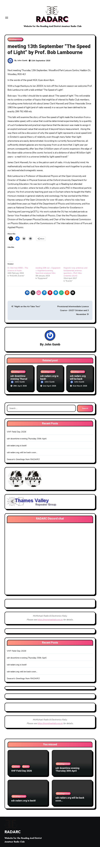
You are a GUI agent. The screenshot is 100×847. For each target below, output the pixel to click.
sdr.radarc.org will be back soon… (78, 378)
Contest (15, 766)
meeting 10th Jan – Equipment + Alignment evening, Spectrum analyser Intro (48, 270)
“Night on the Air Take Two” (26, 306)
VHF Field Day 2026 (16, 431)
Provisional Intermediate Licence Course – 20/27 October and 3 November (73, 310)
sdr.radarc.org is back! (49, 377)
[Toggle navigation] (7, 17)
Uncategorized (15, 39)
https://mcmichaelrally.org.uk (50, 619)
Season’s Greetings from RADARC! (23, 459)
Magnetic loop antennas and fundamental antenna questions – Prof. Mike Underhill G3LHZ (75, 272)
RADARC (52, 19)
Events (26, 766)
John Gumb (22, 60)
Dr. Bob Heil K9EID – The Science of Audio (18, 269)
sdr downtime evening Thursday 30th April (20, 378)
